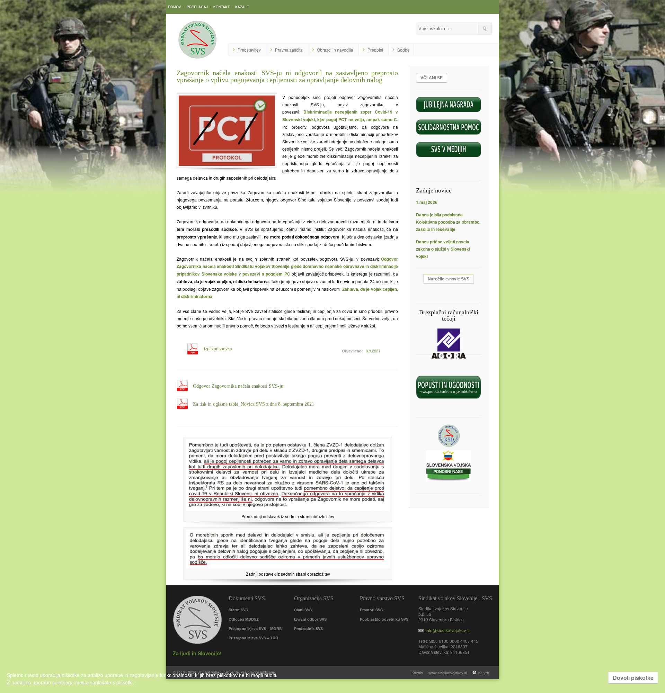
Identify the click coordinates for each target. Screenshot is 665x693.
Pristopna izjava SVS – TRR (253, 637)
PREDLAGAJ (197, 6)
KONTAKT (221, 6)
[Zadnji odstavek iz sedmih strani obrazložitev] (288, 566)
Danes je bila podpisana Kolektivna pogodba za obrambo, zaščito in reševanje (448, 222)
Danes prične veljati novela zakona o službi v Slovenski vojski (443, 248)
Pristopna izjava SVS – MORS (255, 628)
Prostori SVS (371, 609)
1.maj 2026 (426, 202)
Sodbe (403, 50)
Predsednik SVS (308, 628)
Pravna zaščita (289, 50)
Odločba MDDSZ (244, 619)
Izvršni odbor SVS (310, 619)
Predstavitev (249, 50)
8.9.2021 (373, 350)
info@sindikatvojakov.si (447, 630)
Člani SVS (303, 609)
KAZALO (242, 6)
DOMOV (174, 6)
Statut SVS (238, 609)
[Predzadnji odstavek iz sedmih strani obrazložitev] (288, 509)
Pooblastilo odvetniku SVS (384, 619)
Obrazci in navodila (335, 50)
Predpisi (375, 50)
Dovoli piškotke (633, 678)
